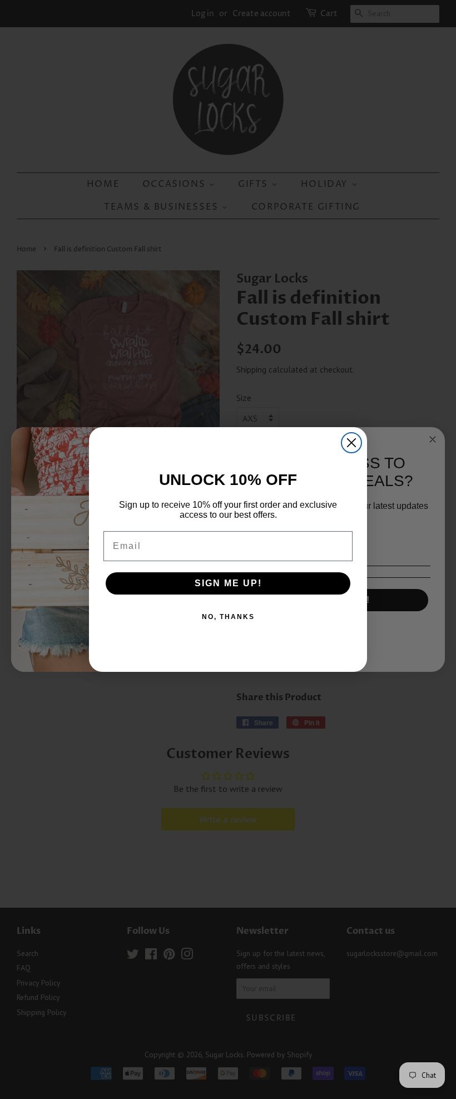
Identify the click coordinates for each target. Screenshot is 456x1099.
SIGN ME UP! (228, 583)
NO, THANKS (228, 617)
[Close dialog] (351, 443)
